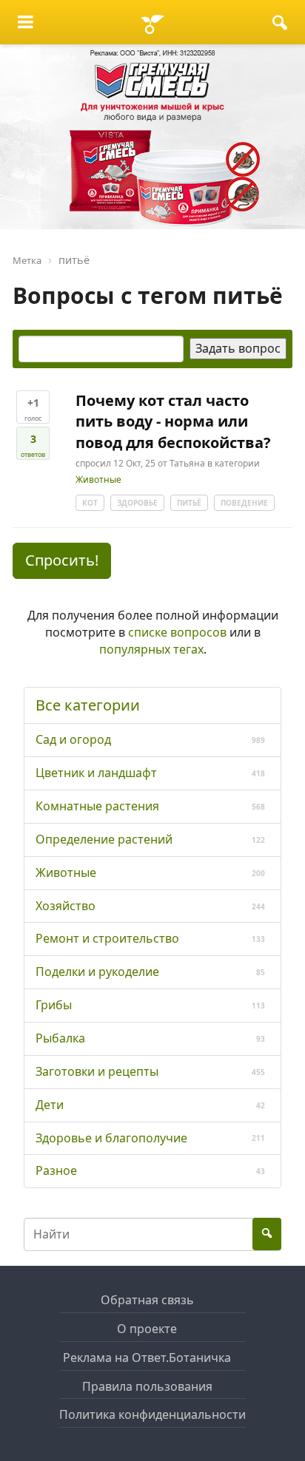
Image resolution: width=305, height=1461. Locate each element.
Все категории (88, 705)
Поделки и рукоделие (97, 971)
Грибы (54, 1005)
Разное (56, 1170)
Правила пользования (147, 1386)
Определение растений (104, 839)
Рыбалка (60, 1038)
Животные (98, 480)
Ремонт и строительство (107, 938)
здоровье (137, 503)
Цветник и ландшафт (96, 773)
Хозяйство (65, 906)
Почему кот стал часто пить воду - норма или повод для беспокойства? (173, 421)
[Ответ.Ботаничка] (152, 22)
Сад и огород (73, 739)
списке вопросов (177, 632)
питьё (189, 503)
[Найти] (280, 22)
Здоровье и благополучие (111, 1138)
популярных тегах (151, 649)
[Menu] (25, 22)
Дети (50, 1104)
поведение (244, 503)
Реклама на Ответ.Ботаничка (147, 1357)
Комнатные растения (97, 806)
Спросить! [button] (61, 560)
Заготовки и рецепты (97, 1071)
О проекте (147, 1329)
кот (90, 503)
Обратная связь (147, 1300)
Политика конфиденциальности (152, 1414)
